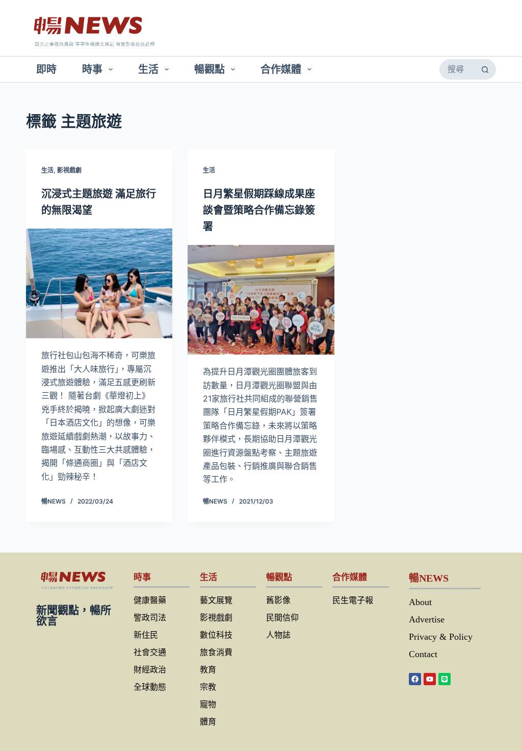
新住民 (146, 635)
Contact (423, 654)
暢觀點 (209, 69)
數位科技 (216, 635)
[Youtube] (430, 679)
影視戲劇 (69, 170)
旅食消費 (216, 652)
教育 (208, 669)
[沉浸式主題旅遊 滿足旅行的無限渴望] (99, 283)
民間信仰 (282, 617)
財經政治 (150, 669)
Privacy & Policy (441, 637)
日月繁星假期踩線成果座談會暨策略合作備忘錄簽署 (259, 210)
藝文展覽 (216, 600)
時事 (92, 69)
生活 (148, 69)
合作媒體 (280, 69)
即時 (46, 69)
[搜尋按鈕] (485, 69)
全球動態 (150, 687)
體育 (208, 721)
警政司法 (150, 617)
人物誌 (278, 635)
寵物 (208, 704)
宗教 (208, 687)
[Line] (444, 679)
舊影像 (278, 600)
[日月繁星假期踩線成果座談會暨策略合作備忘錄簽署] (261, 300)
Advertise (427, 619)
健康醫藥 (150, 600)
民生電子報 (352, 600)
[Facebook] (415, 679)
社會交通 (150, 652)
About (420, 602)
